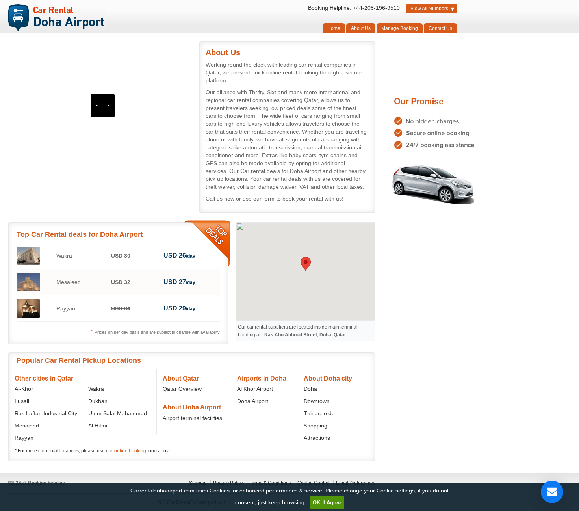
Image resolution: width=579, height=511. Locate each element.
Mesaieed (27, 425)
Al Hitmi (97, 425)
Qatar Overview (182, 389)
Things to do (319, 413)
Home (333, 28)
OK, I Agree (327, 502)
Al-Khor (24, 389)
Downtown (317, 401)
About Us (361, 28)
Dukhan (98, 401)
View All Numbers (429, 8)
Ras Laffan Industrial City (46, 413)
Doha (310, 389)
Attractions (317, 438)
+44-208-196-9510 (376, 8)
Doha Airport (252, 401)
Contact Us (440, 28)
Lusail (22, 401)
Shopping (315, 425)
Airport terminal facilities (192, 418)
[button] (306, 264)
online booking (130, 450)
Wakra (96, 389)
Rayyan (24, 438)
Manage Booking (399, 28)
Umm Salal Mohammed (117, 413)
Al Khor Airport (255, 389)
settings (405, 490)
